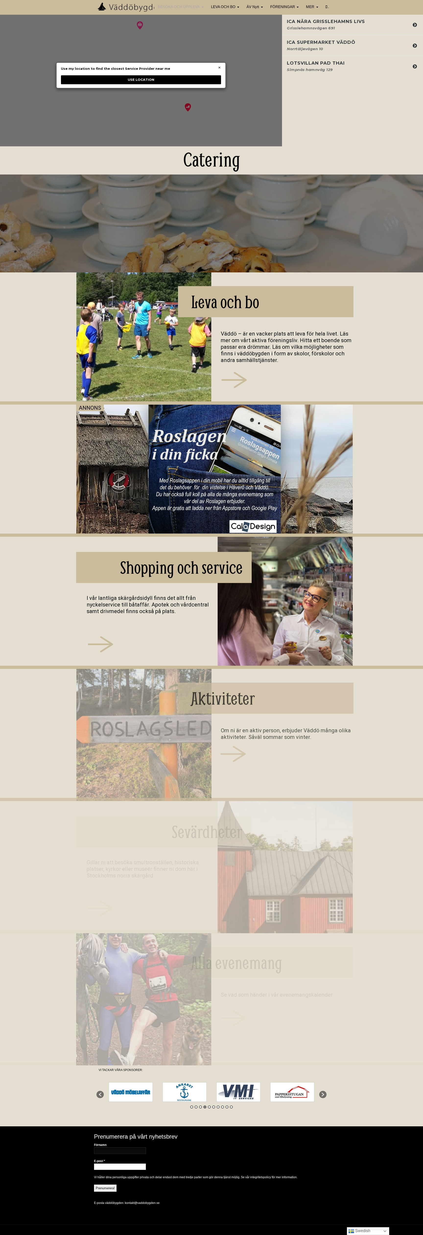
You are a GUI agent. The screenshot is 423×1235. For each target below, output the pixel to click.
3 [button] (200, 1107)
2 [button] (196, 1107)
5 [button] (209, 1107)
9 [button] (226, 1107)
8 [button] (222, 1107)
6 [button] (213, 1107)
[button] (100, 1094)
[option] (130, 1092)
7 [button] (218, 1107)
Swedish (362, 1231)
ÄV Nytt (253, 7)
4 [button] (204, 1107)
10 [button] (231, 1107)
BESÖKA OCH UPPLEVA (179, 7)
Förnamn (100, 1145)
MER (310, 7)
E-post (99, 1161)
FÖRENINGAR (282, 7)
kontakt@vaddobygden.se (142, 1203)
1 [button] (191, 1107)
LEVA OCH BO (223, 7)
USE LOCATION (141, 80)
